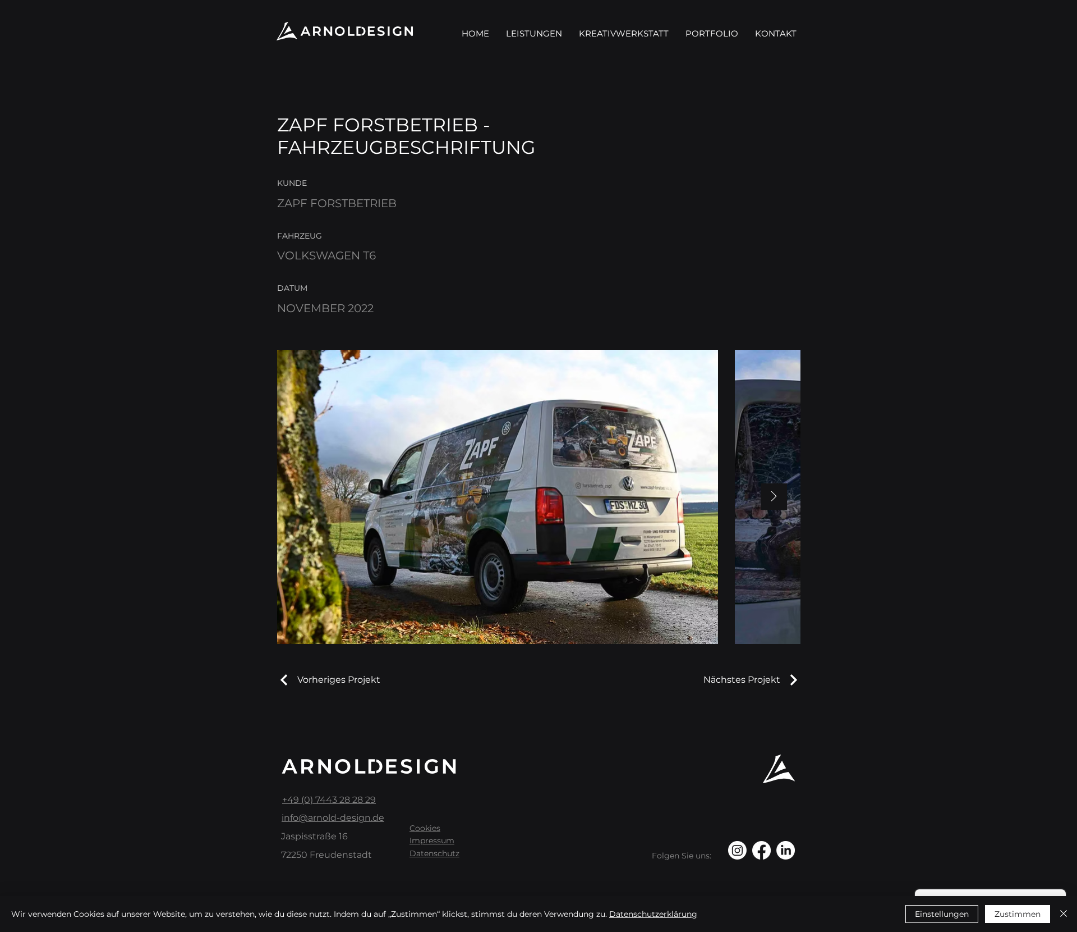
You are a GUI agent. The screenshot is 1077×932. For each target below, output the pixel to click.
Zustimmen (1018, 914)
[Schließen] (1063, 914)
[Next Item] (774, 496)
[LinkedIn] (785, 850)
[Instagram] (737, 850)
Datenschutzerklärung (653, 914)
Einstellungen (942, 914)
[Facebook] (761, 850)
